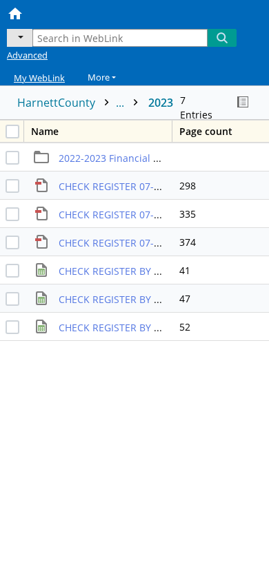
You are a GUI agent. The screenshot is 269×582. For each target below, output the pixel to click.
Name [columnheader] (45, 131)
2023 (160, 102)
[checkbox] (12, 131)
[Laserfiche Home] (58, 12)
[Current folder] (19, 38)
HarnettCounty (72, 102)
